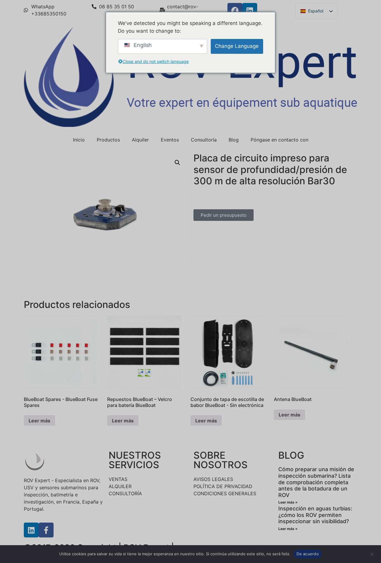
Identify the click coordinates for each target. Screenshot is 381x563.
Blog (234, 140)
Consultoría (204, 140)
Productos (108, 140)
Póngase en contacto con (279, 140)
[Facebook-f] (46, 530)
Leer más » (288, 502)
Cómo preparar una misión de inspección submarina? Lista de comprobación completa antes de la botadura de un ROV (316, 482)
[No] (372, 553)
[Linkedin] (249, 10)
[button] (177, 162)
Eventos (170, 140)
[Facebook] (234, 10)
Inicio (79, 140)
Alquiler (140, 140)
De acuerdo (307, 553)
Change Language (237, 46)
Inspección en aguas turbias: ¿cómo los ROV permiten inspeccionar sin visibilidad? (315, 514)
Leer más (39, 421)
